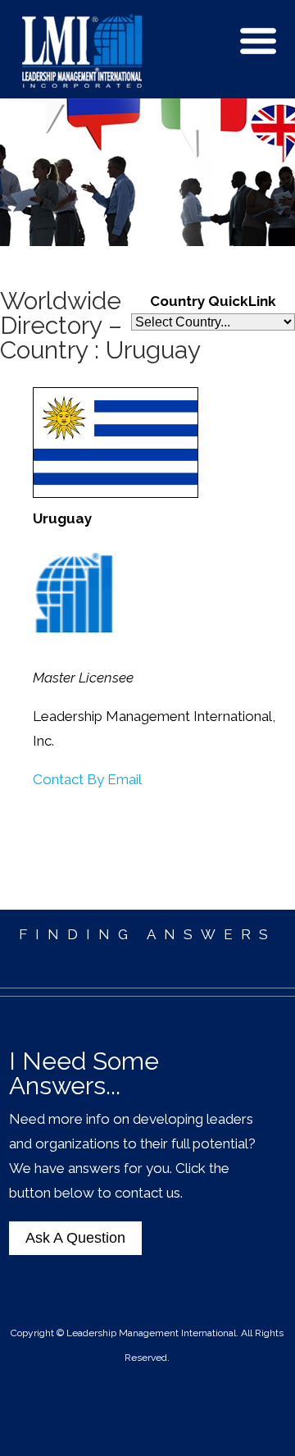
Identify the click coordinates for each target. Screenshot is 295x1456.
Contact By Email (87, 779)
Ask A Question (75, 1238)
